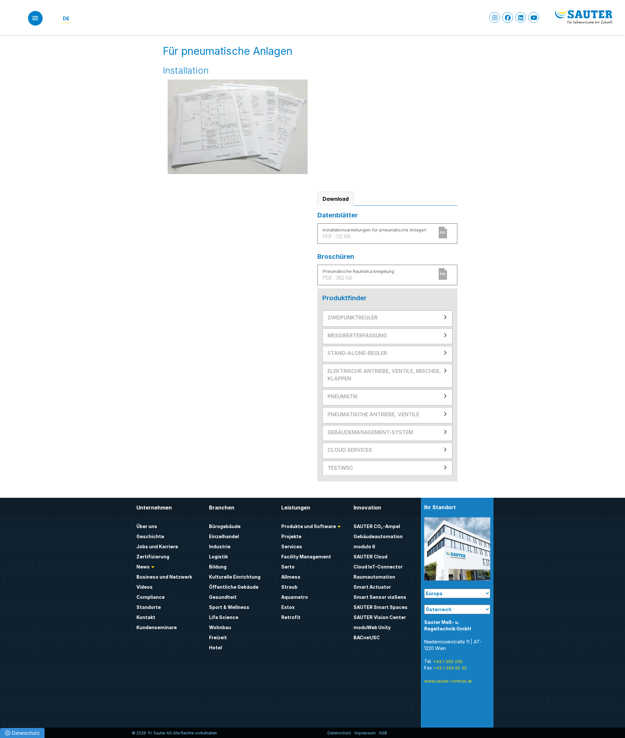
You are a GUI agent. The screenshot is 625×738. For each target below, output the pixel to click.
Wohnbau (220, 627)
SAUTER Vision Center (380, 617)
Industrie (219, 546)
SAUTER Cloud (370, 556)
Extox (288, 607)
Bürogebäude (225, 526)
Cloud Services (349, 450)
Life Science (223, 617)
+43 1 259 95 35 (450, 668)
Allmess (290, 577)
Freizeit (218, 637)
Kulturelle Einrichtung (234, 577)
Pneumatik (342, 396)
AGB (383, 733)
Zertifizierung (152, 556)
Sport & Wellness (229, 607)
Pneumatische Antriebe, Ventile (373, 414)
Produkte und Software (308, 526)
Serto (288, 566)
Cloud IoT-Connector (378, 566)
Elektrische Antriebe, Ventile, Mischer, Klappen (384, 375)
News (143, 566)
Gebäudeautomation (378, 536)
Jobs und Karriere (157, 546)
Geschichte (150, 536)
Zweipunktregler (352, 317)
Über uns (146, 526)
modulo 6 (364, 546)
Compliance (150, 597)
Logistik (218, 556)
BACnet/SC (367, 637)
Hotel (215, 647)
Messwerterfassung (357, 335)
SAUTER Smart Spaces (381, 607)
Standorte (148, 607)
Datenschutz (339, 733)
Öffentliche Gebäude (233, 587)
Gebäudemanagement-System (370, 432)
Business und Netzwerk (164, 577)
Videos (144, 587)
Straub (289, 587)
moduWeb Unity (372, 627)
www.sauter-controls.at (448, 681)
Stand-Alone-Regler (357, 353)
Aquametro (294, 597)
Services (291, 546)
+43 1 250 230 (448, 661)
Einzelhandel (224, 536)
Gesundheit (223, 597)
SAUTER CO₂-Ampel (377, 526)
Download (336, 199)
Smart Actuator (372, 587)
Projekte (291, 536)
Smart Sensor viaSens (380, 597)
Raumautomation (374, 577)
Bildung (218, 566)
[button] (22, 733)
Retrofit (290, 617)
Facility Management (306, 556)
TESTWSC (340, 468)
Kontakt (145, 617)
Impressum (365, 733)
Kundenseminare (156, 627)
